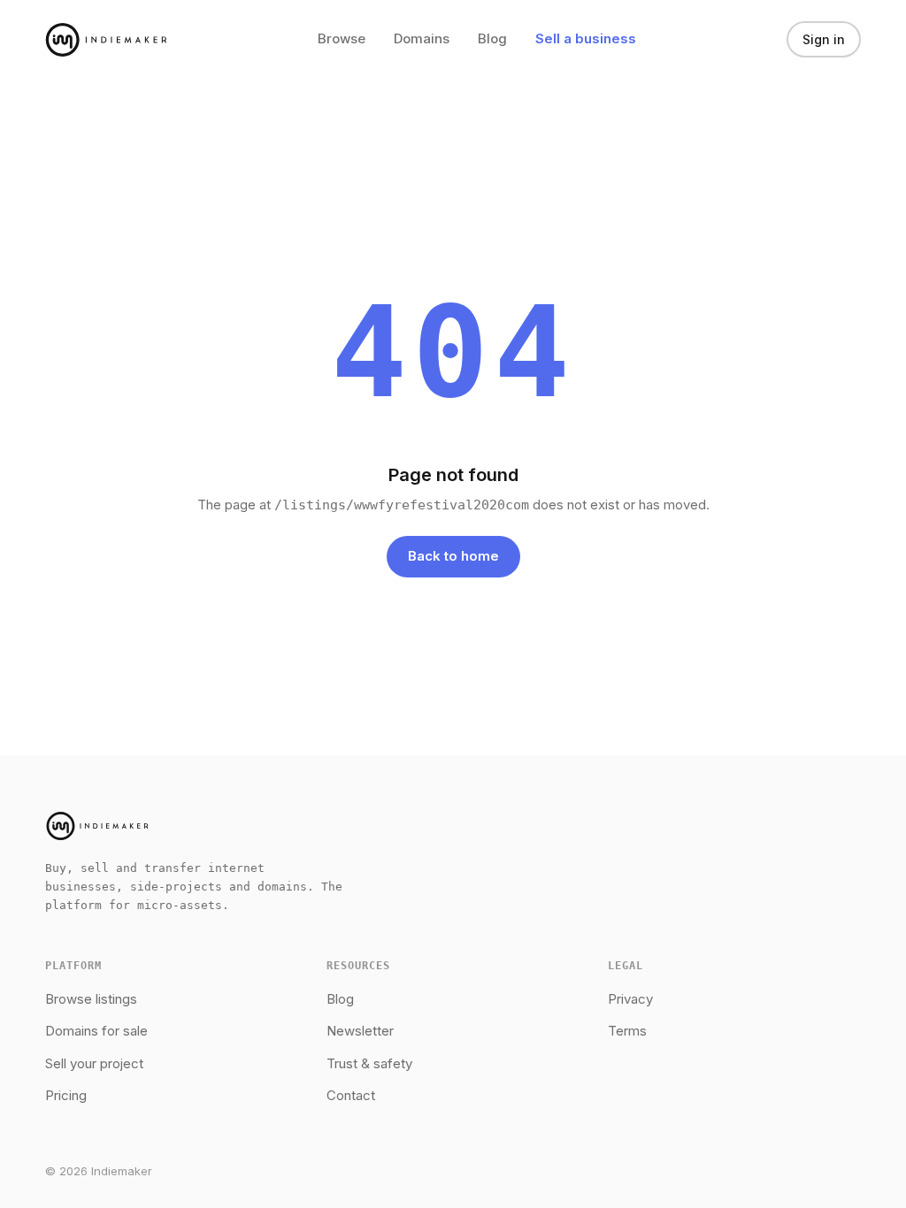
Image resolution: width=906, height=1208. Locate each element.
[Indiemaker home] (106, 40)
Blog (492, 38)
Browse (341, 38)
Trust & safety (369, 1063)
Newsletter (360, 1030)
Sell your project (94, 1063)
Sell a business (585, 38)
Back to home (453, 555)
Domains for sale (96, 1030)
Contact (350, 1095)
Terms (627, 1030)
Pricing (66, 1095)
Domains (421, 38)
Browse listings (91, 998)
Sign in (823, 39)
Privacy (630, 998)
